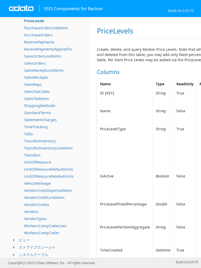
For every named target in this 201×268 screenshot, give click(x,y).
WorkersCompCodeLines (45, 225)
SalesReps (33, 84)
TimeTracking (36, 126)
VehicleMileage (37, 183)
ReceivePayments (39, 42)
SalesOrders (35, 63)
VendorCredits (36, 204)
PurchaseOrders (38, 34)
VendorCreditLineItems (44, 197)
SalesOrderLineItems (42, 56)
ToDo (28, 133)
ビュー (24, 239)
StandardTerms (37, 112)
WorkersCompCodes (41, 232)
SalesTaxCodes (37, 91)
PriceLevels (34, 20)
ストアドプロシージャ (37, 247)
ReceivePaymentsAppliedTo (48, 49)
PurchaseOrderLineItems (46, 27)
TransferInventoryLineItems (48, 148)
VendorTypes (35, 218)
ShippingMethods (39, 105)
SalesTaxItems (36, 98)
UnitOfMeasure (37, 162)
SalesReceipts (36, 77)
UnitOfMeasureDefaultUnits (48, 169)
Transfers (32, 155)
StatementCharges (40, 119)
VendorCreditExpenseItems (48, 190)
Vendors (31, 211)
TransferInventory (39, 140)
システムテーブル (33, 254)
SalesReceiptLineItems (44, 70)
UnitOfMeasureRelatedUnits (49, 176)
